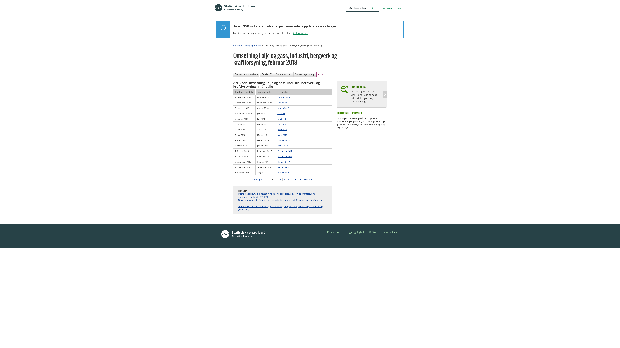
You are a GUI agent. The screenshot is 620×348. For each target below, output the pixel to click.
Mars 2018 (282, 135)
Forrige (258, 179)
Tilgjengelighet (355, 232)
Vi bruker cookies (393, 8)
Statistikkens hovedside (246, 74)
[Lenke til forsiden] (235, 8)
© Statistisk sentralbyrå (383, 232)
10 (300, 179)
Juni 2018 (282, 119)
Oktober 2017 (284, 162)
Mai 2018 (282, 124)
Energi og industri (253, 45)
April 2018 (282, 129)
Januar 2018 (283, 145)
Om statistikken (283, 74)
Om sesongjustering (304, 74)
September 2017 (285, 167)
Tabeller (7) (267, 74)
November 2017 (285, 156)
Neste (307, 179)
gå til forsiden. (299, 33)
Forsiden (237, 45)
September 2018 (285, 102)
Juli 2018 (281, 113)
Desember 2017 (285, 151)
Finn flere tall (359, 87)
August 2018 (283, 108)
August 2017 (283, 172)
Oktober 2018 (284, 97)
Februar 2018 (284, 140)
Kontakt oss (334, 232)
